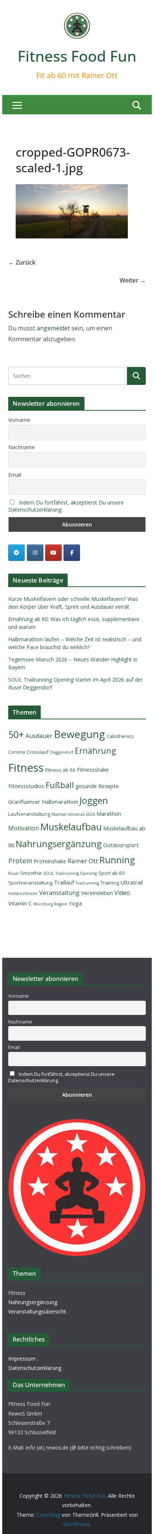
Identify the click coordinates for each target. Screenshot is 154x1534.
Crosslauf (38, 752)
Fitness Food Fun (77, 56)
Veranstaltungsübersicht (37, 1311)
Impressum (22, 1358)
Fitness (26, 767)
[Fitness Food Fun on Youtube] (53, 552)
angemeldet (53, 328)
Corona (16, 752)
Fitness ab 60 (60, 769)
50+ (16, 734)
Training (110, 882)
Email (14, 474)
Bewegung (79, 734)
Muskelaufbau (71, 826)
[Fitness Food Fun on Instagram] (35, 552)
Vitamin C (20, 903)
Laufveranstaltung (29, 814)
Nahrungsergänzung (59, 843)
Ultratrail (131, 882)
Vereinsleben (97, 892)
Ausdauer (38, 736)
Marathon (108, 813)
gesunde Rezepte (97, 786)
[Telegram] (16, 552)
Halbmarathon (60, 801)
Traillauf (64, 882)
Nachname (21, 447)
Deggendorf (61, 752)
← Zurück (22, 262)
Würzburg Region (50, 904)
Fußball (60, 785)
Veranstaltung (59, 893)
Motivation (23, 828)
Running (117, 860)
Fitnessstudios (26, 786)
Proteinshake (50, 861)
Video (122, 893)
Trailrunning (87, 883)
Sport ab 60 (111, 873)
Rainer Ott (83, 860)
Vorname (19, 419)
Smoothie (31, 873)
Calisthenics (120, 736)
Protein (20, 860)
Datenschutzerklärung (34, 1367)
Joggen (94, 800)
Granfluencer (24, 801)
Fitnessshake (93, 769)
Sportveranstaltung (30, 882)
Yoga (75, 903)
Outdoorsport (121, 845)
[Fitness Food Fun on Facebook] (72, 552)
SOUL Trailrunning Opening (70, 873)
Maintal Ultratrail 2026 (73, 814)
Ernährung (95, 750)
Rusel (13, 873)
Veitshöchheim (23, 893)
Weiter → (133, 280)
